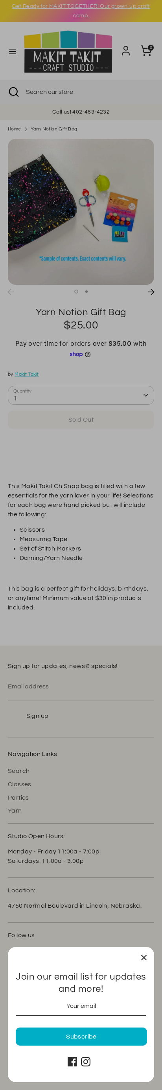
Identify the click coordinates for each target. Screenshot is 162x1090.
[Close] (144, 957)
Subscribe (81, 1036)
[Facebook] (72, 1061)
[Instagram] (85, 1061)
